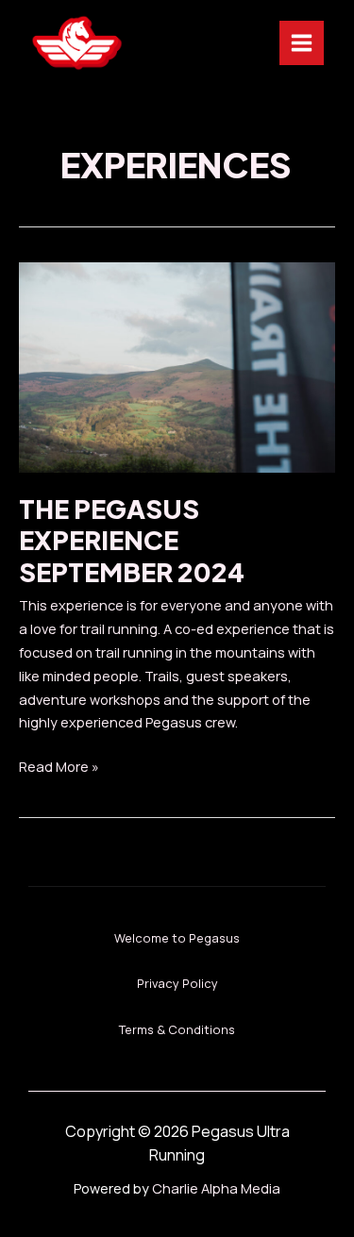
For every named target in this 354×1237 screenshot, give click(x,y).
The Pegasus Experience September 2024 (131, 540)
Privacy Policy (177, 983)
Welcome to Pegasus (177, 937)
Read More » (59, 767)
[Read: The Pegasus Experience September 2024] (177, 365)
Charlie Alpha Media (216, 1187)
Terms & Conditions (177, 1029)
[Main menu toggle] (301, 43)
